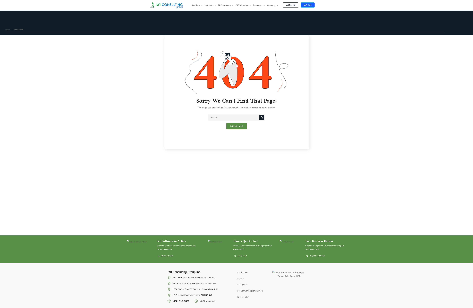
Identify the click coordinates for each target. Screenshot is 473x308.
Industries (209, 5)
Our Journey (242, 272)
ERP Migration (242, 5)
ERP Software (224, 5)
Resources (257, 5)
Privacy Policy (243, 297)
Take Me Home (236, 126)
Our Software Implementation (250, 291)
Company (271, 5)
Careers (240, 278)
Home (7, 29)
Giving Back (242, 285)
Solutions (195, 5)
